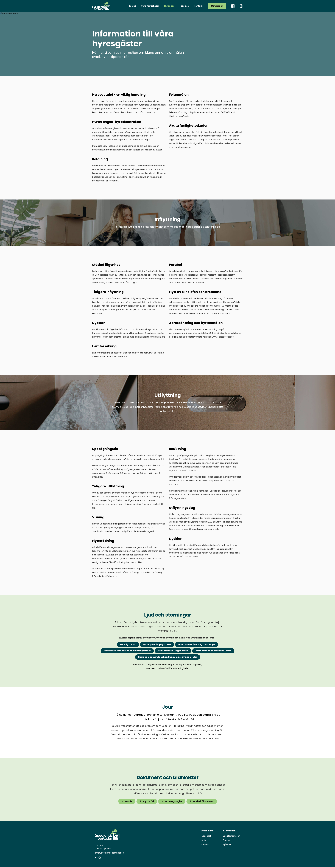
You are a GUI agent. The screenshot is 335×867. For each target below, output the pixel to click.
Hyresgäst (206, 835)
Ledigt (204, 840)
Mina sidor (217, 5)
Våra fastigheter (231, 835)
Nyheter (227, 844)
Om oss (226, 840)
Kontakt (205, 844)
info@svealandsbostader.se (109, 852)
